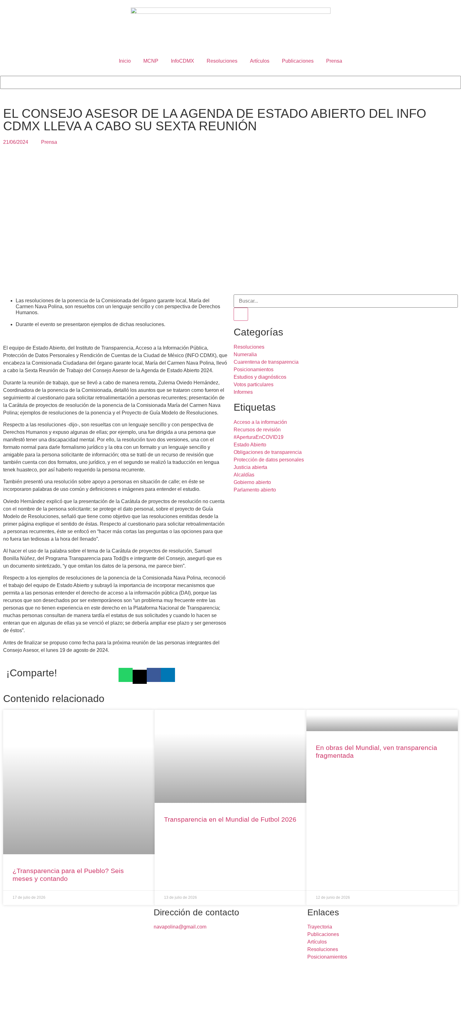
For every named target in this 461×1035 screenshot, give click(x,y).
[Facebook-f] (8, 1024)
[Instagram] (58, 1024)
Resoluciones (222, 61)
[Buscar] (241, 314)
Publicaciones (298, 61)
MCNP (150, 61)
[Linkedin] (42, 1024)
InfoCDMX (182, 61)
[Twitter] (25, 1024)
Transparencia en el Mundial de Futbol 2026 (230, 819)
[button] (230, 72)
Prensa (334, 61)
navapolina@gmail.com (180, 926)
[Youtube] (75, 1024)
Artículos (259, 61)
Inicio (125, 61)
